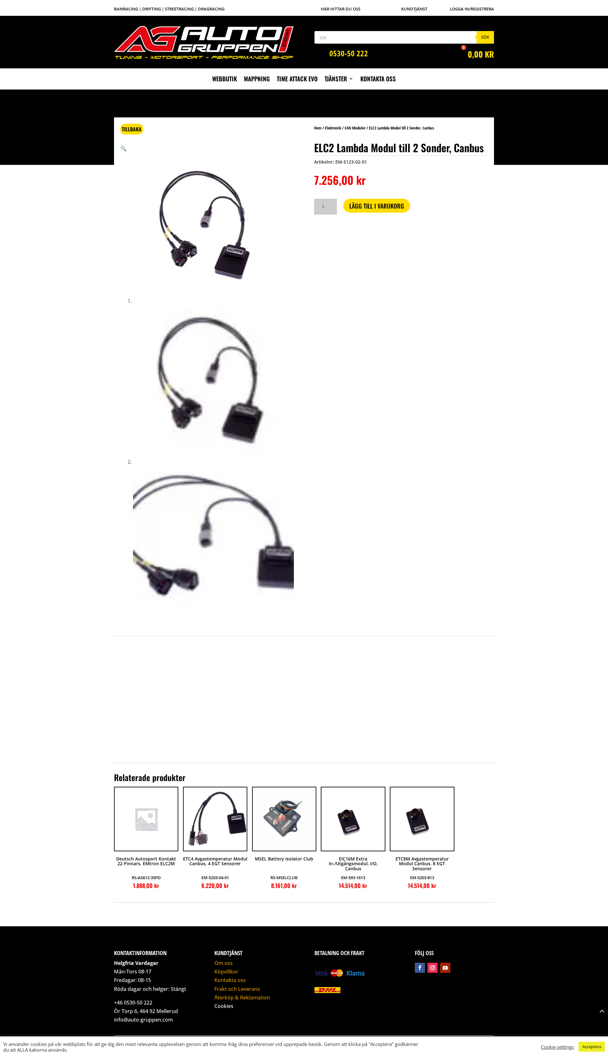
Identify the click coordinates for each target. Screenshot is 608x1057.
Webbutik (224, 79)
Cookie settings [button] (557, 1047)
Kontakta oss (378, 79)
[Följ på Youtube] (445, 968)
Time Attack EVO (297, 79)
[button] (123, 148)
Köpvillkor (226, 971)
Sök (485, 37)
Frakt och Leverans (237, 988)
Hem (317, 128)
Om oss (223, 963)
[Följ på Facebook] (420, 968)
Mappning (257, 79)
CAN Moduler (355, 128)
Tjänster (336, 79)
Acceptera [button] (591, 1046)
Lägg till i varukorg (376, 205)
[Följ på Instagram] (433, 968)
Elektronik (333, 128)
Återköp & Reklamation (242, 997)
